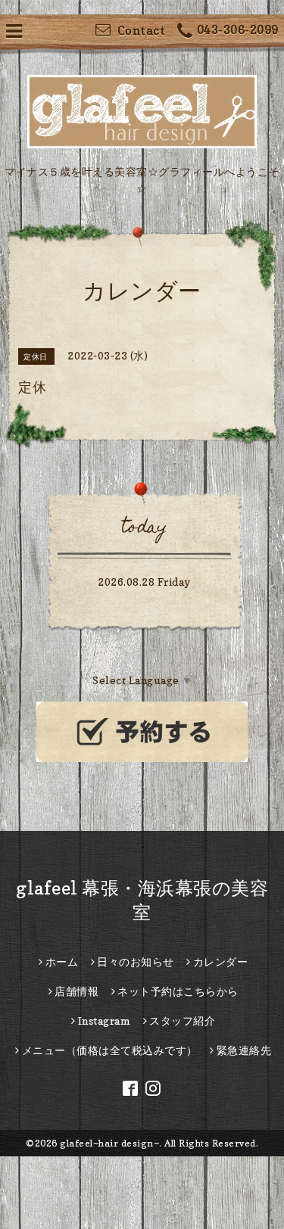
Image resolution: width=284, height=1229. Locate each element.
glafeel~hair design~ (109, 1143)
